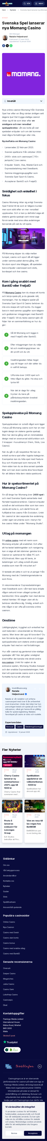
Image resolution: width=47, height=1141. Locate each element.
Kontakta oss (8, 881)
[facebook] (3, 45)
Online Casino (9, 922)
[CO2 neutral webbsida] (23, 1050)
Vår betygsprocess (11, 870)
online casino (11, 540)
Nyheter (6, 886)
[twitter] (7, 45)
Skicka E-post (9, 1036)
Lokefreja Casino (10, 994)
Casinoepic (8, 1000)
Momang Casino (13, 292)
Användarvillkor (9, 876)
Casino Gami (8, 989)
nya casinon (8, 662)
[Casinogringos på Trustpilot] (23, 1042)
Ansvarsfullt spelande (12, 907)
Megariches (8, 979)
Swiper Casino (9, 973)
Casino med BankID (11, 953)
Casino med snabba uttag (14, 948)
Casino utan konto (11, 938)
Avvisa (14, 1133)
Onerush (6, 968)
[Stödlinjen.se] (25, 1066)
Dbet (5, 1005)
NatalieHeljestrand (18, 36)
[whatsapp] (11, 45)
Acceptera (32, 1133)
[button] (23, 101)
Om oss (6, 865)
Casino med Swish (11, 932)
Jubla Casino (8, 984)
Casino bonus (9, 943)
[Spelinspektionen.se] (8, 1066)
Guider (6, 891)
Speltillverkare (9, 902)
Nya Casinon (8, 927)
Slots (5, 897)
